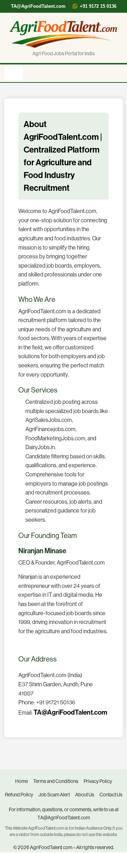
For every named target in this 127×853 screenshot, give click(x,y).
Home (21, 781)
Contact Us (110, 794)
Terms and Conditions (55, 781)
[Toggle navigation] (13, 73)
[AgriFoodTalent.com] (63, 34)
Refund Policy (19, 794)
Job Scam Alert (54, 794)
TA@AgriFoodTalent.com (38, 6)
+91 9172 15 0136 (98, 6)
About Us (84, 794)
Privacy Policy (98, 781)
